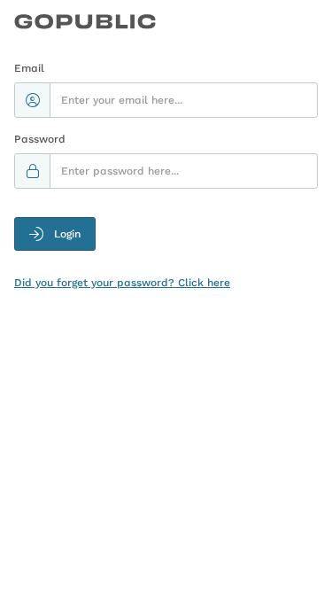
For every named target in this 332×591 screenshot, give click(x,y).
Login (67, 234)
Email (29, 68)
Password (40, 139)
